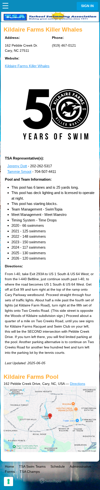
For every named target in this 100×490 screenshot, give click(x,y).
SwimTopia (50, 481)
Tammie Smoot (19, 171)
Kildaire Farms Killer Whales (27, 66)
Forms (10, 471)
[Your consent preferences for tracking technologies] (8, 481)
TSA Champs (30, 471)
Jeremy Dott (17, 166)
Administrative (80, 466)
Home (9, 466)
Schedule (57, 466)
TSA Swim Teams (32, 466)
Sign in (87, 6)
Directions (77, 384)
